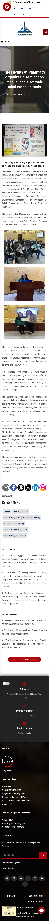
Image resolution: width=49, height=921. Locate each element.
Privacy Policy (13, 896)
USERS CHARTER (35, 901)
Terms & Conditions (24, 907)
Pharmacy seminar (20, 511)
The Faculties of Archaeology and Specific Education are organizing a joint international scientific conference (24, 644)
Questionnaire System (11, 862)
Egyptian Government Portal (15, 797)
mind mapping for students (14, 535)
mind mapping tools (11, 517)
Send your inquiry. (24, 733)
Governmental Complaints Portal (17, 800)
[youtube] (22, 8)
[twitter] (15, 8)
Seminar (6, 511)
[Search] (45, 32)
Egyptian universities (12, 790)
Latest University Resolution (24, 660)
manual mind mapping (31, 517)
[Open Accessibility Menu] (7, 7)
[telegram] (15, 14)
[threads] (23, 14)
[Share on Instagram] (42, 487)
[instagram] (30, 8)
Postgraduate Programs (13, 827)
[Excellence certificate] (9, 910)
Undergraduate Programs (14, 823)
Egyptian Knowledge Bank (14, 793)
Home (9, 94)
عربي (31, 14)
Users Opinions (8, 868)
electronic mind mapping (13, 523)
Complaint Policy (36, 896)
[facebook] (7, 878)
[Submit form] (43, 855)
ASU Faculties (9, 820)
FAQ (13, 901)
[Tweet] (28, 487)
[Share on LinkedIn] (35, 487)
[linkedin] (37, 8)
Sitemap (7, 786)
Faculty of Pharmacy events (15, 529)
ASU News (21, 94)
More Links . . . (9, 804)
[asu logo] (24, 28)
